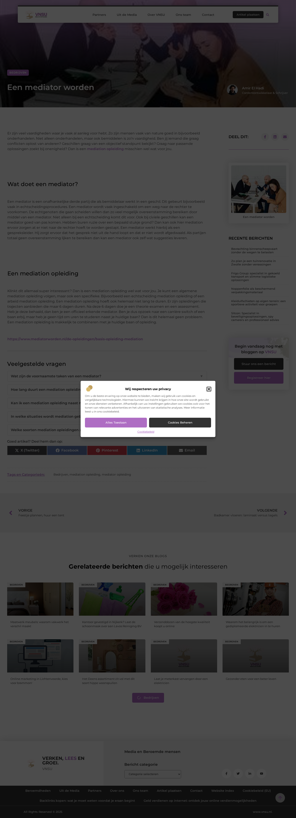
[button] (209, 389)
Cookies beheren (180, 422)
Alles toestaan (116, 422)
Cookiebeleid (145, 431)
